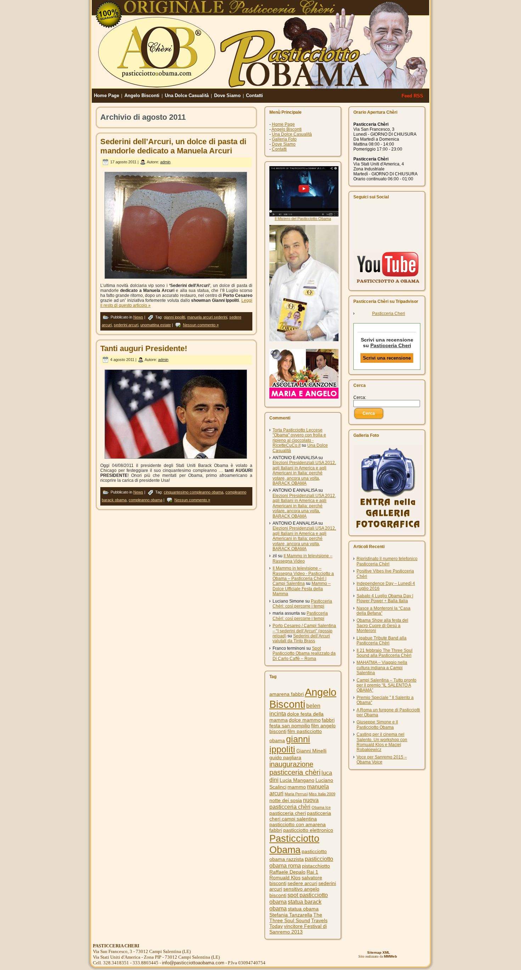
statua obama (303, 909)
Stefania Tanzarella (290, 915)
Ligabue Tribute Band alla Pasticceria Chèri (382, 640)
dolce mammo (305, 720)
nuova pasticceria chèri (294, 803)
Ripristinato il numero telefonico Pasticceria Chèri (387, 561)
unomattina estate (155, 325)
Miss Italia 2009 (322, 794)
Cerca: (359, 397)
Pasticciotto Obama (294, 844)
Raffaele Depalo (287, 872)
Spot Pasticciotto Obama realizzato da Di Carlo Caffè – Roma (304, 653)
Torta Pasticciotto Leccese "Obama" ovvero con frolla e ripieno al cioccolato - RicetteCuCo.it (299, 438)
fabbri (328, 720)
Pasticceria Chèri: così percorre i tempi (302, 604)
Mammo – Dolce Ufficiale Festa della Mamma (302, 588)
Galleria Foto (284, 139)
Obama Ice (321, 807)
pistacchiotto (316, 866)
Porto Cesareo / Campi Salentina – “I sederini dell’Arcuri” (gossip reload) (304, 630)
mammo (296, 787)
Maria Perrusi (296, 794)
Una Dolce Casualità (292, 134)
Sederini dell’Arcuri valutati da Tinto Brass (301, 638)
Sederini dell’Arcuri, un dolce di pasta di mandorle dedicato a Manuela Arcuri (173, 146)
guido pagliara (285, 757)
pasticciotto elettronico (308, 830)
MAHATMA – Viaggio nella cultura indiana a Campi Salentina (382, 667)
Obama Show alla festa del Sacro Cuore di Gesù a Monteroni (382, 625)
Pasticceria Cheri (388, 313)
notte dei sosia (285, 800)
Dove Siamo (284, 144)
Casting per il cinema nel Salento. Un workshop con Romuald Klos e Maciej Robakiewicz (382, 742)
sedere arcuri (302, 883)
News (138, 317)
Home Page (283, 124)
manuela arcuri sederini (207, 317)
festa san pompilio (289, 725)
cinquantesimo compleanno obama (193, 492)
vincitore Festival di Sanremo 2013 (298, 929)
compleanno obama (145, 500)
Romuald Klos (285, 877)
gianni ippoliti (174, 317)
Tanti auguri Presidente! (143, 348)
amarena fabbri (286, 694)
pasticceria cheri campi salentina (300, 816)
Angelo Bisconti (286, 129)
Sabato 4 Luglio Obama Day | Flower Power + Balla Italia (385, 598)
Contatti (279, 149)
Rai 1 (312, 872)
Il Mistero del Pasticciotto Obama (303, 218)
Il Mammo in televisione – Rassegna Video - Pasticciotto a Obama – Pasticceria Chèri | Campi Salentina (303, 576)
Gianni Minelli (311, 751)
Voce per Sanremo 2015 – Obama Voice (382, 760)
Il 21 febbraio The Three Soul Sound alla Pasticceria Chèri (385, 653)
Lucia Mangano (297, 780)
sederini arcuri (126, 325)
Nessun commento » (201, 325)
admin (165, 162)
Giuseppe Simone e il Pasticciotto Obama (377, 724)
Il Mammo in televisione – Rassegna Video (302, 558)
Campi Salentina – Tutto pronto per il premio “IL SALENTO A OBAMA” (386, 685)
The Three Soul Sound (295, 917)
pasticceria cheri (287, 813)
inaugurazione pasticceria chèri (294, 768)
